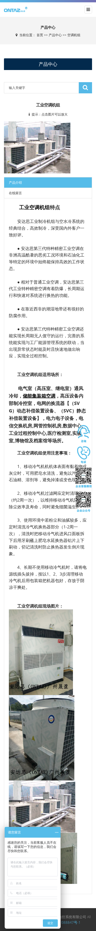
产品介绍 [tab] (15, 182)
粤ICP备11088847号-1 (63, 922)
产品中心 (55, 35)
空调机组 (73, 35)
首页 (40, 35)
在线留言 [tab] (15, 193)
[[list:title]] (37, 147)
